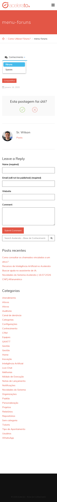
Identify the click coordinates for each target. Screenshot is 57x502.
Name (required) (10, 164)
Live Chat (7, 367)
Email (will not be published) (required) (21, 177)
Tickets (6, 424)
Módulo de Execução (13, 376)
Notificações (8, 385)
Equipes (6, 337)
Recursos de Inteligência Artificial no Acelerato (26, 266)
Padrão (6, 398)
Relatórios (7, 411)
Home (5, 354)
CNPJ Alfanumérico (12, 279)
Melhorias (7, 372)
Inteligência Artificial (12, 363)
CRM (4, 332)
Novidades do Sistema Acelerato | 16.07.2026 (26, 274)
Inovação (7, 359)
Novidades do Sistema (14, 389)
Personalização (10, 402)
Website (6, 191)
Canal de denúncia (11, 315)
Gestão (6, 345)
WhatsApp (8, 437)
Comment (7, 204)
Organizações (9, 394)
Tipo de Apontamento (13, 429)
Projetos (6, 407)
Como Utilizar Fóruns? (19, 38)
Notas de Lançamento (14, 380)
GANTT (6, 341)
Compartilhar (9, 81)
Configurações (9, 324)
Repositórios (8, 415)
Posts (19, 137)
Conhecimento (9, 328)
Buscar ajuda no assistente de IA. (19, 270)
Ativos (5, 302)
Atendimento (9, 297)
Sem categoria (9, 420)
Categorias (8, 319)
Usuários (6, 433)
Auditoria (7, 310)
